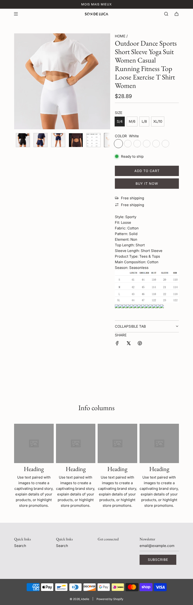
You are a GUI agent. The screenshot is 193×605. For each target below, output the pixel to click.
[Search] (166, 14)
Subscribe (158, 560)
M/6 (132, 121)
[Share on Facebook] (117, 344)
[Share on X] (128, 344)
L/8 (144, 121)
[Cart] (176, 14)
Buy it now (147, 183)
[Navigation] (16, 14)
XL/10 (157, 121)
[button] (20, 81)
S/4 (120, 121)
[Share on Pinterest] (140, 344)
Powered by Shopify (109, 599)
